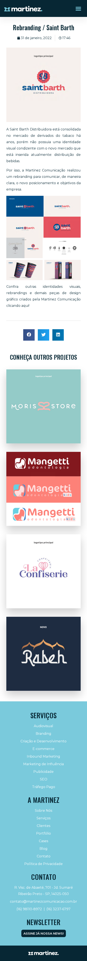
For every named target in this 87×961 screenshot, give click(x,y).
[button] (78, 8)
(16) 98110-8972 (29, 909)
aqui (25, 306)
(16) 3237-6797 (58, 909)
